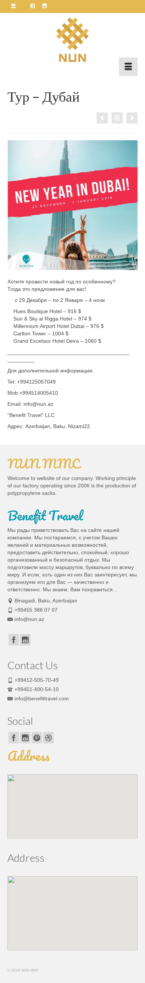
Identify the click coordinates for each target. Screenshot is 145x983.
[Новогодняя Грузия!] (132, 118)
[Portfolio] (117, 118)
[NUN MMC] (72, 39)
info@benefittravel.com (41, 698)
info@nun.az (29, 619)
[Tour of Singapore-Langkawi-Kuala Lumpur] (102, 118)
